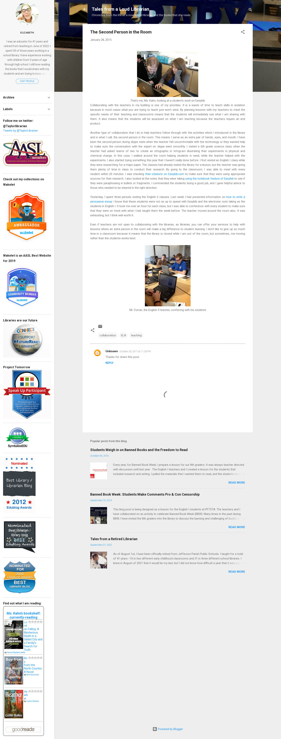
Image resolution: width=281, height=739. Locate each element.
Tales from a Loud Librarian (120, 9)
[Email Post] (100, 327)
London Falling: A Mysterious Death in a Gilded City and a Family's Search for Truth (33, 635)
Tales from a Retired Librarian (113, 539)
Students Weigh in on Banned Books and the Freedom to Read (139, 450)
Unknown (112, 351)
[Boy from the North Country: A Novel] (13, 683)
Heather (26, 695)
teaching (136, 335)
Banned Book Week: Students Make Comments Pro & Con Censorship (145, 494)
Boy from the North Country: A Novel (33, 665)
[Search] (250, 10)
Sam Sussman (32, 675)
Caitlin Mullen (32, 701)
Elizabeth (27, 32)
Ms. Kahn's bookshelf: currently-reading (24, 615)
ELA (123, 335)
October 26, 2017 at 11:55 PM (135, 351)
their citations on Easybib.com (165, 174)
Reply (109, 362)
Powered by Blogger (170, 729)
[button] (242, 33)
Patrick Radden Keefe (16, 652)
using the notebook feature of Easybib (209, 178)
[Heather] (13, 717)
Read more (236, 482)
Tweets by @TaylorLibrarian (20, 130)
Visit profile (27, 81)
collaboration (108, 335)
